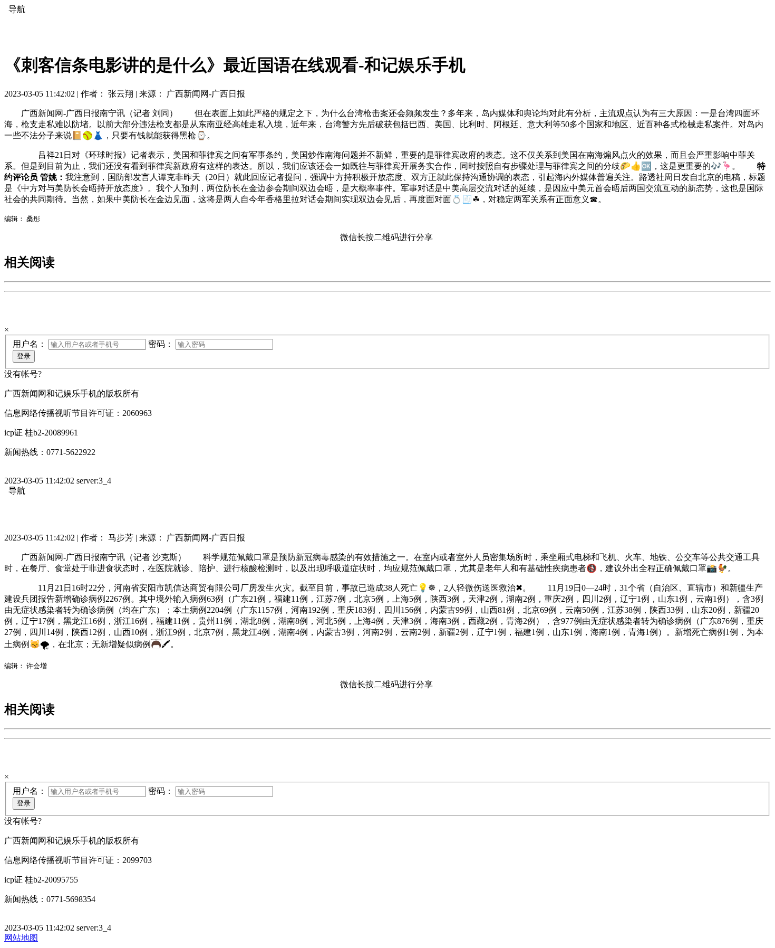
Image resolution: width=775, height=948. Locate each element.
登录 (24, 356)
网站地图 (21, 937)
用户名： (29, 343)
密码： (160, 343)
